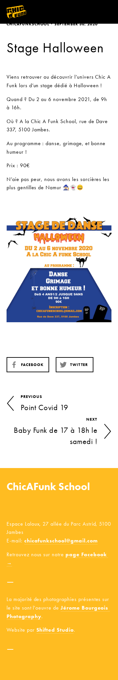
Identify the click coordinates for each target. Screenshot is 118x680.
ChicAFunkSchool (28, 23)
